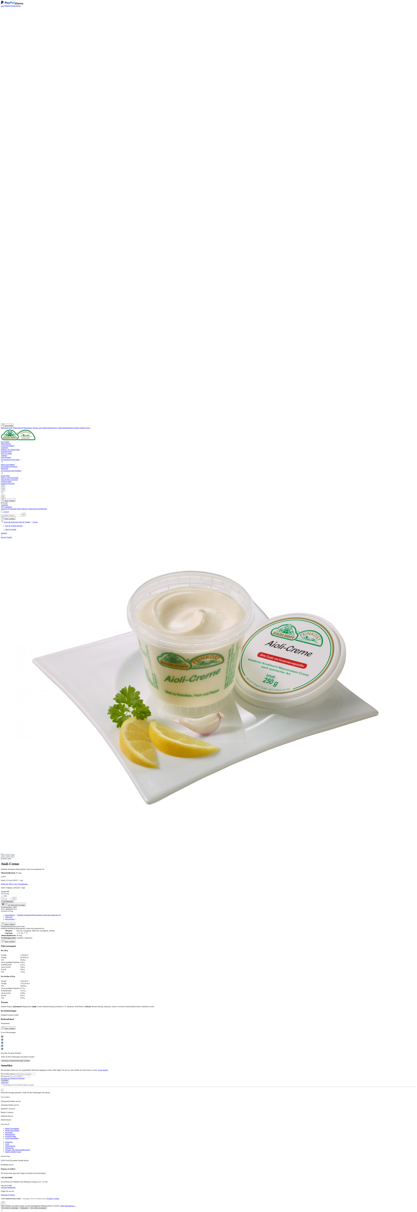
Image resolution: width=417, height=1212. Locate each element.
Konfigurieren (24, 1208)
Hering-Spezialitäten (12, 1130)
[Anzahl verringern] (3, 898)
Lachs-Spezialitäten (12, 1138)
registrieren (8, 507)
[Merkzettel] (2, 494)
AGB (10, 428)
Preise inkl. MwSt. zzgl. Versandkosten (14, 884)
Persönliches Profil (14, 509)
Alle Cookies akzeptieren (38, 1208)
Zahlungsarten (33, 509)
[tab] (33, 915)
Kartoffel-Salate (10, 1136)
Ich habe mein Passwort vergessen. (13, 1078)
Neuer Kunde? (103, 1070)
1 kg (5, 896)
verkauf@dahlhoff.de (8, 1187)
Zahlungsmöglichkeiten (66, 428)
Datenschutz (27, 428)
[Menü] (3, 486)
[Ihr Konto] (3, 496)
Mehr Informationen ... (68, 1206)
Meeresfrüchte (10, 1134)
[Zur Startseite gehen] (18, 440)
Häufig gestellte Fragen (82, 428)
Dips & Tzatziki (6, 537)
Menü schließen (10, 501)
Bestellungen (42, 509)
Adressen (24, 509)
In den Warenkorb (7, 901)
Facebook (11, 1195)
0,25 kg (6, 894)
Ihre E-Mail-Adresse (8, 1074)
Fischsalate (9, 1132)
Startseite (4, 533)
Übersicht (4, 509)
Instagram (4, 1195)
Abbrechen (4, 1083)
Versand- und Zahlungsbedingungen (44, 428)
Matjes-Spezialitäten (12, 1128)
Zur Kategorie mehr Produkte (11, 471)
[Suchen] (3, 490)
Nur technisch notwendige (10, 1208)
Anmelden (4, 505)
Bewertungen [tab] (10, 919)
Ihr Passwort (5, 1076)
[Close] (2, 853)
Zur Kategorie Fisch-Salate (10, 460)
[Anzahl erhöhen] (14, 898)
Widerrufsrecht (18, 428)
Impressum (4, 428)
